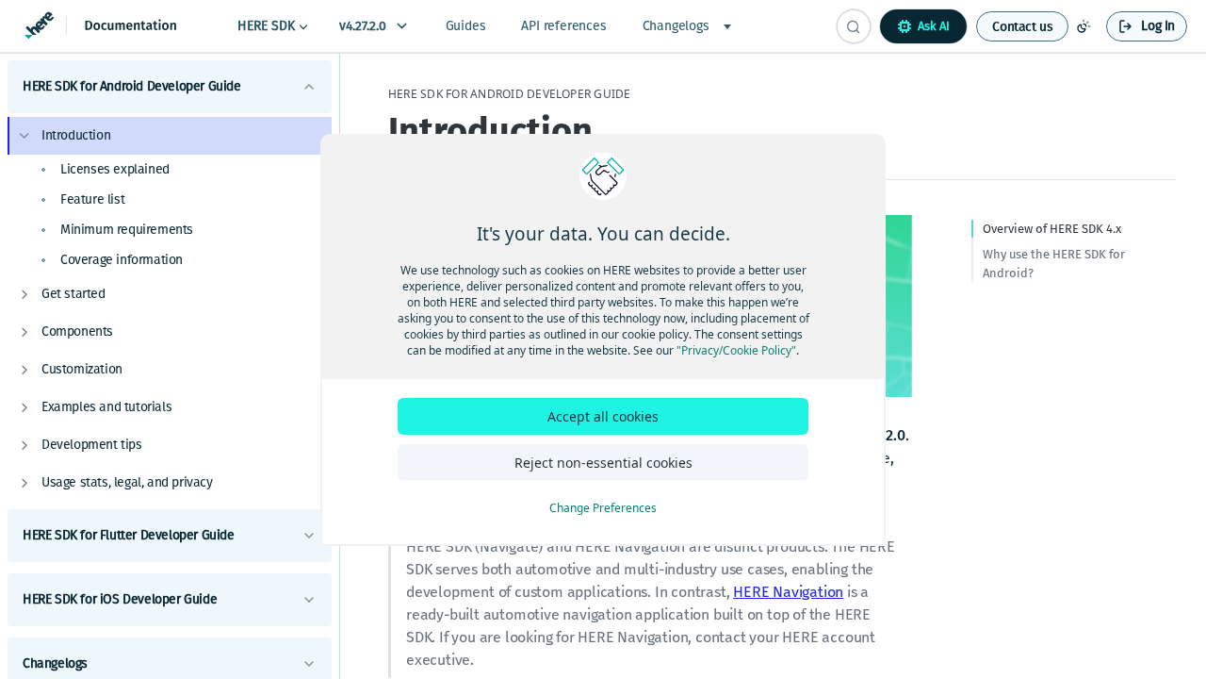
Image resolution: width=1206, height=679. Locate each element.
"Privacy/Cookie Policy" (736, 350)
